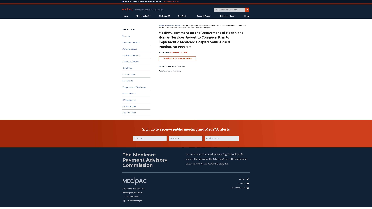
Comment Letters (130, 61)
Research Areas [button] (203, 16)
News (246, 16)
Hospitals (175, 66)
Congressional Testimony (134, 87)
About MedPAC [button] (142, 16)
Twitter (242, 179)
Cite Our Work (129, 112)
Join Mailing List (238, 188)
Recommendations (131, 42)
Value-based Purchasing (172, 71)
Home (125, 16)
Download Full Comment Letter (177, 58)
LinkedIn (241, 183)
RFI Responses (129, 100)
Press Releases (129, 93)
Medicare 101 (164, 16)
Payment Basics (129, 49)
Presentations (128, 74)
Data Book (127, 68)
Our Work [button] (182, 16)
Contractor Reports (131, 55)
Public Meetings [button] (227, 16)
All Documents (129, 106)
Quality (182, 66)
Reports (126, 36)
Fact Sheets (127, 81)
